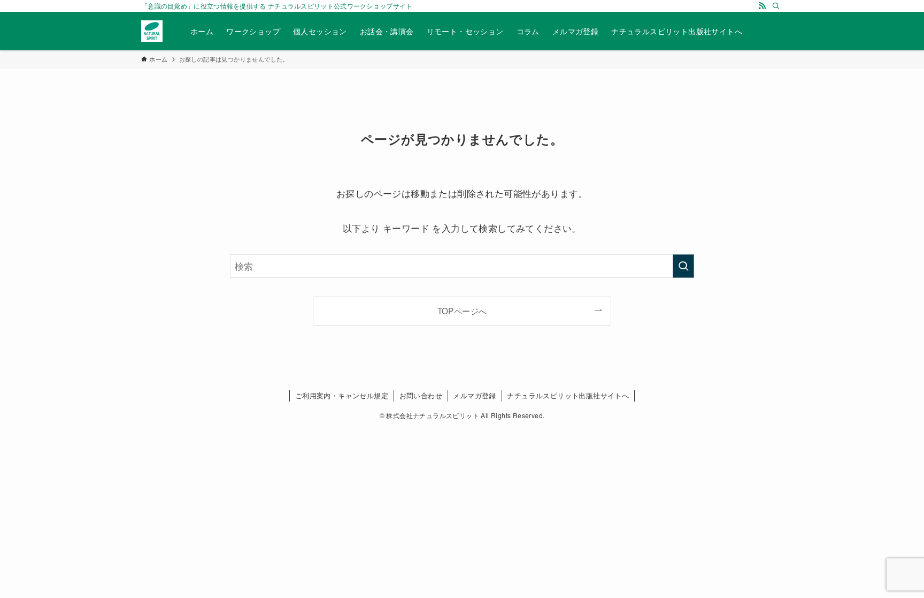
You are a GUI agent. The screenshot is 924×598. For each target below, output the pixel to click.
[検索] (776, 6)
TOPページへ (462, 310)
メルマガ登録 (474, 395)
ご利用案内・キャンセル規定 (341, 395)
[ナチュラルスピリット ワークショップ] (152, 31)
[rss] (762, 6)
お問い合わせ (420, 395)
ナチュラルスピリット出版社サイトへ (568, 395)
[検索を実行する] (683, 266)
